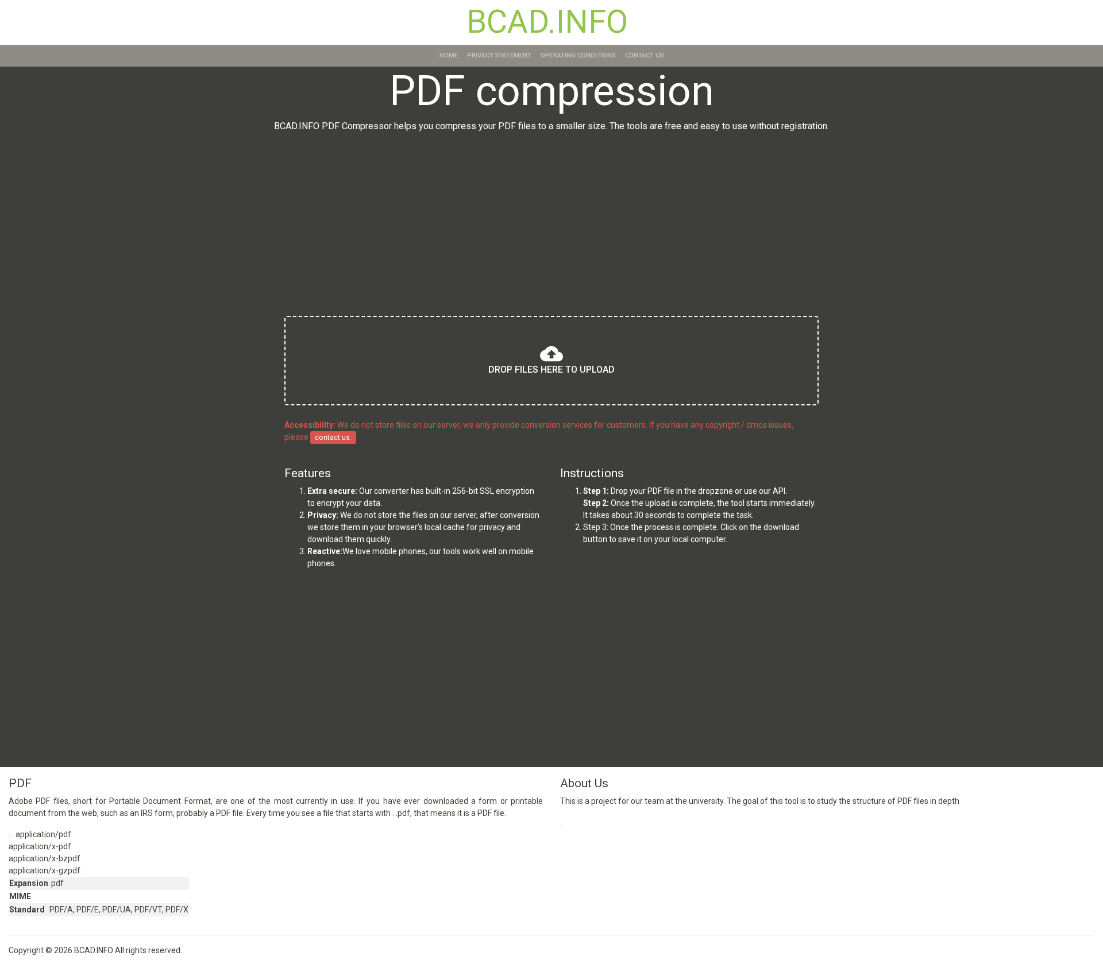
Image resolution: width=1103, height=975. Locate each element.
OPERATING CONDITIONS (578, 55)
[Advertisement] (551, 226)
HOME (448, 55)
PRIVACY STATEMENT (499, 55)
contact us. (333, 438)
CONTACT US (644, 55)
